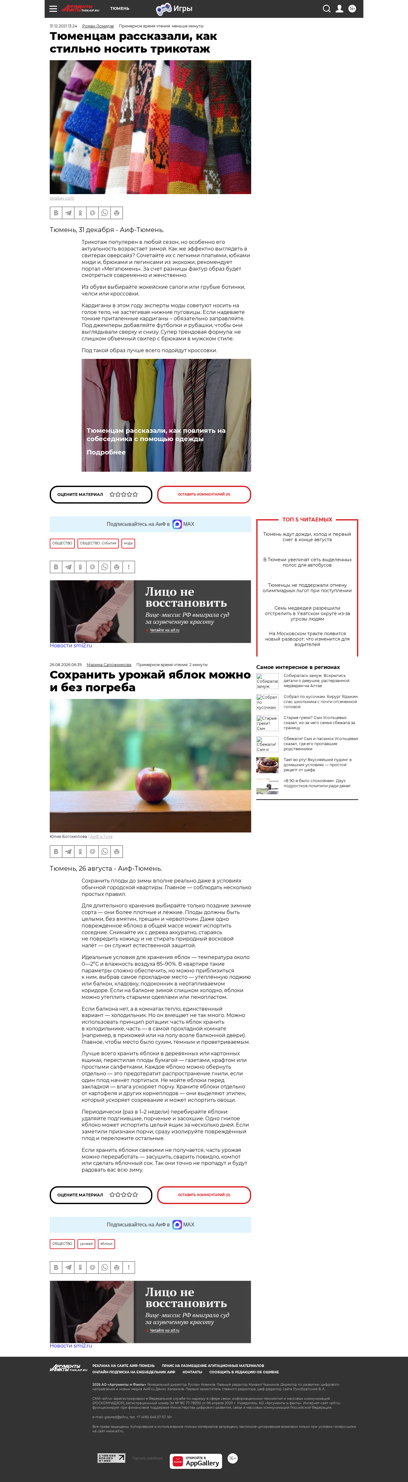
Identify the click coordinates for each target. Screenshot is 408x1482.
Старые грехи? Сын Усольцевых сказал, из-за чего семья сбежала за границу (319, 722)
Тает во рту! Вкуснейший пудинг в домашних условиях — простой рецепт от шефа (318, 764)
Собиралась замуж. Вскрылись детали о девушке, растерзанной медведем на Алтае (316, 680)
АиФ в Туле (101, 836)
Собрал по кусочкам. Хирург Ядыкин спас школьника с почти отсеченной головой (321, 701)
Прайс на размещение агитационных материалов (213, 1366)
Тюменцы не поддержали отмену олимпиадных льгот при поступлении (307, 588)
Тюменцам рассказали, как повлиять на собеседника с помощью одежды (156, 435)
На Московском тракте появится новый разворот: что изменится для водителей (307, 639)
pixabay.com (62, 198)
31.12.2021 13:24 (63, 26)
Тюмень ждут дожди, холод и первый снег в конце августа (307, 537)
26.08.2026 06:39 (66, 664)
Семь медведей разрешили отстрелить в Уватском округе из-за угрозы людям (307, 614)
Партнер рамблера (147, 1458)
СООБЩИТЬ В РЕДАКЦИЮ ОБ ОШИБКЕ (244, 1372)
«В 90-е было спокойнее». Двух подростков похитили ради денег (317, 783)
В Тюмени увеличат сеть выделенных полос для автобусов (307, 562)
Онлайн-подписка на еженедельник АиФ (133, 1372)
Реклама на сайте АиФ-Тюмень (123, 1366)
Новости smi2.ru (71, 646)
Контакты (192, 1372)
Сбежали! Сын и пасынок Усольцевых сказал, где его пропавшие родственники (321, 743)
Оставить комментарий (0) (204, 494)
